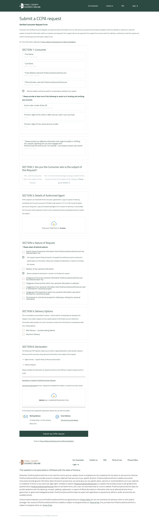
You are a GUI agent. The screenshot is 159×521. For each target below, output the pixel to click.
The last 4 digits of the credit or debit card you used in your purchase (49, 115)
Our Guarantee (93, 6)
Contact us (109, 6)
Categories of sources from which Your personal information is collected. (52, 283)
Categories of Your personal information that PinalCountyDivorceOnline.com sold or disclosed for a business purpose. (55, 287)
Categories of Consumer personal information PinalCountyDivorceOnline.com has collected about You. (54, 278)
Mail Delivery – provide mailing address (40, 330)
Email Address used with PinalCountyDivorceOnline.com (45, 73)
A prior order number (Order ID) (35, 105)
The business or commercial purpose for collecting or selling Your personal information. (53, 298)
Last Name (28, 63)
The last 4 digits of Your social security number (41, 124)
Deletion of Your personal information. (40, 269)
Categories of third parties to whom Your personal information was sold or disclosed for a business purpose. (53, 293)
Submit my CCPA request (53, 433)
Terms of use (117, 460)
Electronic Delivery (33, 334)
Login (134, 6)
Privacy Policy (133, 460)
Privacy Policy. (85, 499)
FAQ (122, 6)
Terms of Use (94, 502)
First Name (28, 54)
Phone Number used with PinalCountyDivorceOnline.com (45, 82)
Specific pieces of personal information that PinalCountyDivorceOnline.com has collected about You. (55, 252)
